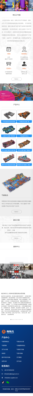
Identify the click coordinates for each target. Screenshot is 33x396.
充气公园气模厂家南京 (24, 150)
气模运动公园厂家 (24, 121)
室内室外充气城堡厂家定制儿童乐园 (24, 164)
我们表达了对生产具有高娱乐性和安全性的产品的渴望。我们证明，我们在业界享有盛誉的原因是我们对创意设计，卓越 (16, 227)
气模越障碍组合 (24, 136)
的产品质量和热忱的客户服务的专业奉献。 (16, 232)
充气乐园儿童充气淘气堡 (8, 150)
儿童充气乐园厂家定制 (9, 136)
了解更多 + (16, 79)
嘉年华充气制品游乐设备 (8, 164)
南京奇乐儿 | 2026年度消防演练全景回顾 (13, 293)
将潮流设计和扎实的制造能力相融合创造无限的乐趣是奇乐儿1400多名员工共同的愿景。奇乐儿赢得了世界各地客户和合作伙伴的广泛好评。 (16, 203)
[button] (12, 9)
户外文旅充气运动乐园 (9, 121)
